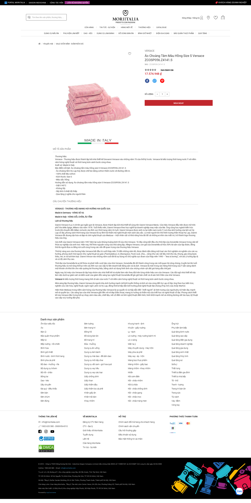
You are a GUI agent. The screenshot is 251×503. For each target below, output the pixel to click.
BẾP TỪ (43, 340)
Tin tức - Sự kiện (90, 447)
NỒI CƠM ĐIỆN (134, 376)
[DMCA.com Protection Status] (46, 449)
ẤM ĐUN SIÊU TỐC (48, 324)
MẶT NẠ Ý (132, 344)
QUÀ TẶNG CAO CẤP (179, 336)
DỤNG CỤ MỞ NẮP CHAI (93, 360)
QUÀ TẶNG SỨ (177, 360)
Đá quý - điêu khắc (49, 389)
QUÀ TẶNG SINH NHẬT (180, 352)
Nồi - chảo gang (135, 393)
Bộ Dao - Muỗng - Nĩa (50, 364)
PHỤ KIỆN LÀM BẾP (179, 328)
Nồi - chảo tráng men (137, 401)
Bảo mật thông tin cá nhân (130, 439)
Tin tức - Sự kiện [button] (107, 27)
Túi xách (175, 397)
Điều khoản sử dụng (127, 435)
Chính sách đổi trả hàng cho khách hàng (137, 422)
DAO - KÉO (45, 380)
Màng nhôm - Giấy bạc (138, 364)
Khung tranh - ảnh (136, 324)
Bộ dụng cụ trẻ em (49, 368)
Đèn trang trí (89, 328)
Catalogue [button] (161, 27)
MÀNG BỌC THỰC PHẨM (137, 360)
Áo (42, 328)
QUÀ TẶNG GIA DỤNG (180, 348)
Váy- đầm (176, 401)
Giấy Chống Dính (91, 376)
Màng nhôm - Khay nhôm (139, 368)
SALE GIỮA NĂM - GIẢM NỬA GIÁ (69, 44)
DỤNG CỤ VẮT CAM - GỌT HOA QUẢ (98, 364)
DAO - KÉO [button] (88, 33)
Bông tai (44, 376)
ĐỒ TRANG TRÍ (89, 340)
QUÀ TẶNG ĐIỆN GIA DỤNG (182, 340)
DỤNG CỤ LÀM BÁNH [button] (105, 33)
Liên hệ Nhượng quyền (77, 3)
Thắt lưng (176, 368)
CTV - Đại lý (88, 426)
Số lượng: (149, 94)
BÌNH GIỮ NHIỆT (47, 352)
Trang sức (176, 393)
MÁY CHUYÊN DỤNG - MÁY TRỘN (141, 348)
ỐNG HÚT (175, 324)
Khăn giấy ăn (90, 393)
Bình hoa (45, 348)
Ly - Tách (131, 332)
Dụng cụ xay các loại (93, 372)
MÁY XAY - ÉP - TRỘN (136, 356)
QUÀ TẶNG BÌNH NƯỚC (180, 332)
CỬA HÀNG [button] (89, 27)
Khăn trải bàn (90, 397)
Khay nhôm (89, 401)
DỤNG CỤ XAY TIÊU (91, 368)
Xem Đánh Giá (167, 70)
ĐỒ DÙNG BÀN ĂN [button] (126, 33)
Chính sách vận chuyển (129, 426)
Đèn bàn (44, 393)
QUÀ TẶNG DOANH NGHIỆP (182, 344)
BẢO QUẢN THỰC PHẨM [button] (184, 33)
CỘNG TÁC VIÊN (56, 3)
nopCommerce (51, 492)
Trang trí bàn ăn (179, 389)
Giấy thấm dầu (90, 384)
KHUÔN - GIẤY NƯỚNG (136, 328)
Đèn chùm (45, 397)
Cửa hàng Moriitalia (91, 443)
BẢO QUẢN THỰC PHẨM (50, 336)
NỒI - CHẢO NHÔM (135, 380)
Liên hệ (86, 439)
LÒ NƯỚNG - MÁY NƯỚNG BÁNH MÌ (142, 336)
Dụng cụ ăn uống (91, 348)
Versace (149, 50)
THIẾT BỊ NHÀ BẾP (179, 376)
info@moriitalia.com (51, 422)
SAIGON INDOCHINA (37, 3)
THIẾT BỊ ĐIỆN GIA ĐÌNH (181, 372)
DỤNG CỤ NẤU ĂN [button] (51, 33)
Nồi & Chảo (133, 384)
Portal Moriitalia (16, 2)
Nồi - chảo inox (134, 397)
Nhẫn (130, 372)
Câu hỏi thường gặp (127, 430)
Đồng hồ (88, 332)
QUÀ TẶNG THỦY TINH (180, 356)
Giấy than (88, 380)
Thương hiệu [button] (144, 27)
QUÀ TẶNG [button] (202, 33)
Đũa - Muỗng (90, 344)
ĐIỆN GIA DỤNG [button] (162, 33)
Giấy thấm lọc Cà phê (93, 389)
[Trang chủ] (39, 44)
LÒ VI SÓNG (132, 340)
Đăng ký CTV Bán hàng (93, 422)
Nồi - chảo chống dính (137, 389)
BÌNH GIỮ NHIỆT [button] (145, 33)
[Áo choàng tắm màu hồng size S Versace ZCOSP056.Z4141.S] (98, 97)
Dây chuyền (46, 384)
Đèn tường (89, 324)
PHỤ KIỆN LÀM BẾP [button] (71, 33)
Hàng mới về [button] (126, 27)
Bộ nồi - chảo (46, 372)
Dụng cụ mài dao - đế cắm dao (97, 356)
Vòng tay (176, 405)
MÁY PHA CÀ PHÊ (135, 352)
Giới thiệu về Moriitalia (93, 430)
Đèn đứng (45, 401)
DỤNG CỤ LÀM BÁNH (92, 352)
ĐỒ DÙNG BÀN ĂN (91, 336)
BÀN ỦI (43, 332)
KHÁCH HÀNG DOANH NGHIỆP (232, 2)
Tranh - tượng (178, 384)
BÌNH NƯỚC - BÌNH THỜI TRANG (52, 356)
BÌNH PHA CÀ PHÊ (48, 360)
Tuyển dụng (88, 435)
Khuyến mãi (48, 44)
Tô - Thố (175, 380)
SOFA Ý (174, 364)
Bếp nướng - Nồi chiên (50, 344)
